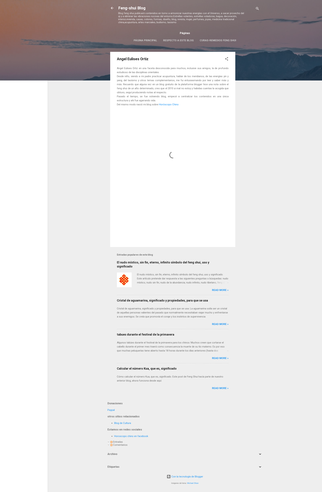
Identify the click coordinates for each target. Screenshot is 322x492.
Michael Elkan (193, 483)
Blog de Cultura (122, 423)
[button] (227, 59)
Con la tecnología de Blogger (187, 476)
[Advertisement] (248, 102)
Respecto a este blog (178, 40)
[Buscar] (257, 9)
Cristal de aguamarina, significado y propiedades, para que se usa (162, 300)
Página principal (145, 40)
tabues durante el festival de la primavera (145, 334)
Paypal (111, 410)
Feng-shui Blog (132, 8)
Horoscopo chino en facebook (131, 436)
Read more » (220, 290)
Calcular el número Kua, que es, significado (147, 368)
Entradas (117, 441)
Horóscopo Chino (169, 104)
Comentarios (119, 444)
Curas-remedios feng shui (218, 40)
